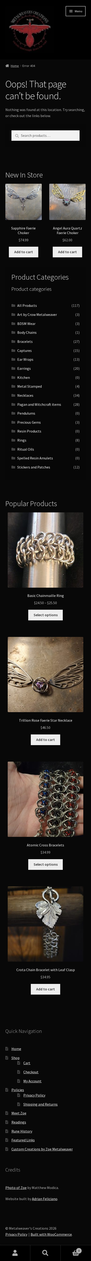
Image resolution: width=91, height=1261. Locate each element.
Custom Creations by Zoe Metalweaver (42, 1149)
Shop (15, 1057)
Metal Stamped (29, 386)
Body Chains (27, 332)
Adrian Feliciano (44, 1198)
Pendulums (26, 413)
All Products (27, 305)
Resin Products (29, 431)
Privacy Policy (34, 1095)
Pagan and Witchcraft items (39, 404)
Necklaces (25, 395)
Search (45, 1253)
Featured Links (23, 1140)
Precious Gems (29, 422)
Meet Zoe (18, 1113)
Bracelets (25, 341)
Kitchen (23, 377)
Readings (18, 1122)
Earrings (24, 368)
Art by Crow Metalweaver (37, 314)
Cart (26, 1063)
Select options (46, 614)
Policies (17, 1089)
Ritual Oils (25, 449)
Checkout (30, 1072)
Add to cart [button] (23, 251)
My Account (32, 1081)
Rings (21, 440)
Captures (24, 350)
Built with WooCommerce (51, 1234)
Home (15, 66)
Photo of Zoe (16, 1187)
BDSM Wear (26, 323)
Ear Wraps (25, 359)
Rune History (21, 1131)
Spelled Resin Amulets (35, 458)
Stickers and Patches (33, 467)
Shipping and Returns (40, 1104)
